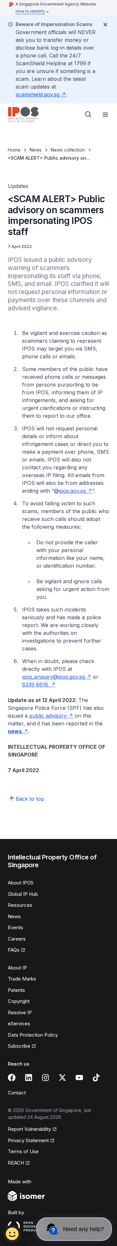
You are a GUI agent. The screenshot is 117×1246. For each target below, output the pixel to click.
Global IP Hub (23, 894)
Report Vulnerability (29, 1129)
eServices (19, 1023)
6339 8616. (35, 684)
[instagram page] (45, 1077)
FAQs (14, 950)
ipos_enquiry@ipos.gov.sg (53, 676)
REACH (16, 1163)
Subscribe (19, 1046)
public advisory (48, 715)
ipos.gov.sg (72, 490)
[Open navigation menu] (105, 114)
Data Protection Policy (33, 1035)
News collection (68, 150)
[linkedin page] (28, 1077)
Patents (16, 990)
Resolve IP (20, 1012)
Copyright (19, 1001)
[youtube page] (79, 1077)
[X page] (62, 1077)
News (36, 150)
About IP (17, 968)
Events (15, 927)
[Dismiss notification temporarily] (105, 24)
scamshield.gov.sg (37, 94)
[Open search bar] (88, 114)
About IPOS (20, 883)
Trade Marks (22, 979)
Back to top (30, 799)
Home (14, 150)
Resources (20, 905)
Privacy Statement (28, 1140)
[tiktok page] (96, 1077)
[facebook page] (12, 1077)
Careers (17, 939)
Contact (17, 1093)
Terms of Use (23, 1151)
